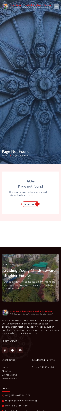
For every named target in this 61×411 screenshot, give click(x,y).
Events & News (9, 375)
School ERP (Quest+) (43, 367)
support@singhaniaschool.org (21, 400)
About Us (6, 371)
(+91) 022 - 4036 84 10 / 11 (18, 395)
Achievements (9, 378)
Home (5, 367)
